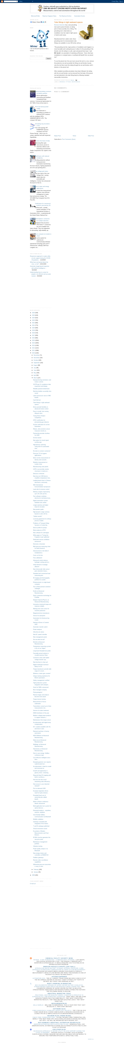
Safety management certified (41, 680)
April (35, 375)
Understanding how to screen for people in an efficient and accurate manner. (40, 274)
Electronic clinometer (39, 544)
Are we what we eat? (39, 639)
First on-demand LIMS (39, 788)
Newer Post (57, 136)
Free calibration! (37, 558)
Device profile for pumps (40, 527)
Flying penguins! (37, 692)
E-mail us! (33, 883)
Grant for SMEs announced (40, 687)
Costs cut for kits (38, 555)
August (36, 365)
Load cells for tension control (41, 489)
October (36, 360)
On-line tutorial (37, 437)
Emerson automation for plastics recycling (51, 1024)
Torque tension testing (39, 699)
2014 (33, 343)
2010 (33, 353)
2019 (33, 330)
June (35, 370)
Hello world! (38, 1005)
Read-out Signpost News (49, 16)
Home (74, 136)
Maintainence (76, 81)
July (35, 367)
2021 (33, 325)
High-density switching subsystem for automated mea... (41, 446)
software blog (59, 1009)
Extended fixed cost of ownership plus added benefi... (40, 797)
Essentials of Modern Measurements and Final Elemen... (40, 833)
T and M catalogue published (41, 826)
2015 (33, 340)
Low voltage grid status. (41, 171)
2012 (33, 348)
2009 (33, 875)
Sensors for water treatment (41, 710)
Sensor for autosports (39, 615)
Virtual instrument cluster (40, 828)
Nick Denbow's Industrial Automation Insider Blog (59, 1022)
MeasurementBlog (59, 1003)
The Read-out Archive (65, 16)
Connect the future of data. (42, 141)
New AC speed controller (40, 634)
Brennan (62, 81)
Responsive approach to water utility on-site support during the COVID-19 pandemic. (40, 258)
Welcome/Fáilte (35, 16)
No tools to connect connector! (41, 451)
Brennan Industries (59, 25)
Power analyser (37, 629)
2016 (33, 338)
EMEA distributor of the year (41, 713)
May (35, 372)
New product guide (38, 509)
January (36, 872)
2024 (33, 317)
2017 (33, 335)
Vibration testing (37, 846)
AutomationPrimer (59, 976)
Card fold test (37, 400)
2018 (33, 333)
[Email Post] (76, 80)
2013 (33, 345)
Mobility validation (38, 819)
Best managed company (40, 689)
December (37, 355)
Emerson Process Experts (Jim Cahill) (59, 966)
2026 (33, 312)
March (35, 378)
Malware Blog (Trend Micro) (59, 1015)
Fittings (68, 81)
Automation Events (79, 16)
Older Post (91, 136)
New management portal (40, 637)
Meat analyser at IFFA (39, 530)
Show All (91, 1039)
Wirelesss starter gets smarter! (41, 673)
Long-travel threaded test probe (42, 651)
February (36, 869)
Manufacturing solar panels (40, 466)
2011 (33, 350)
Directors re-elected (38, 473)
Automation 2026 (39, 978)
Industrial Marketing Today (59, 993)
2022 (33, 322)
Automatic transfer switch (40, 627)
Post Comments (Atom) (68, 139)
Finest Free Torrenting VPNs (44, 1017)
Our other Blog (59, 1029)
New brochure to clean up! (40, 662)
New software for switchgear (41, 532)
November (37, 357)
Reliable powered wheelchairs (41, 388)
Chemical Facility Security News (59, 958)
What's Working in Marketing (59, 983)
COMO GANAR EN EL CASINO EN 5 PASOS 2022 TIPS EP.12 (52, 1010)
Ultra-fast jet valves (38, 632)
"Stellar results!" (37, 516)
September (37, 362)
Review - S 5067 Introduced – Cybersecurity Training (54, 960)
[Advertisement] (39, 73)
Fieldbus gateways (38, 857)
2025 (33, 315)
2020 (33, 328)
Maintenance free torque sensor (42, 720)
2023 (33, 320)
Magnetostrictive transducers (41, 613)
